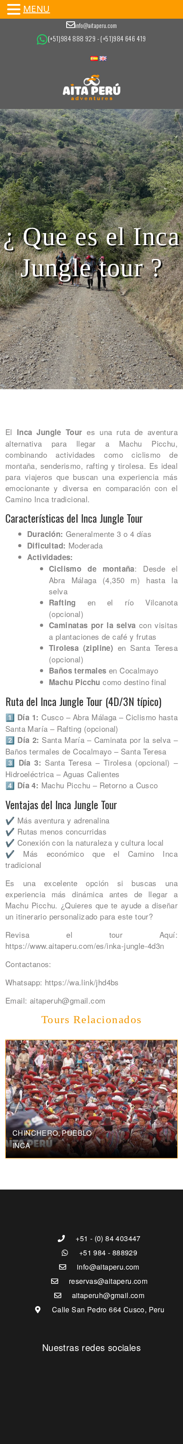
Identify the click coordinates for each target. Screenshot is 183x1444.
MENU (36, 8)
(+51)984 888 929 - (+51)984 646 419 (97, 38)
